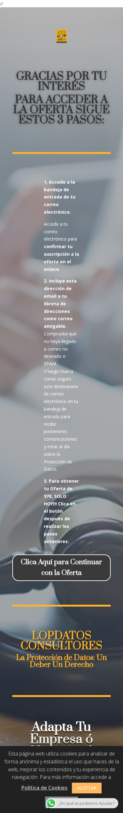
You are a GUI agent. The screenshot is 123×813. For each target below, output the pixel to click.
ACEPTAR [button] (87, 788)
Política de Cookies (44, 787)
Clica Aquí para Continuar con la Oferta (61, 567)
